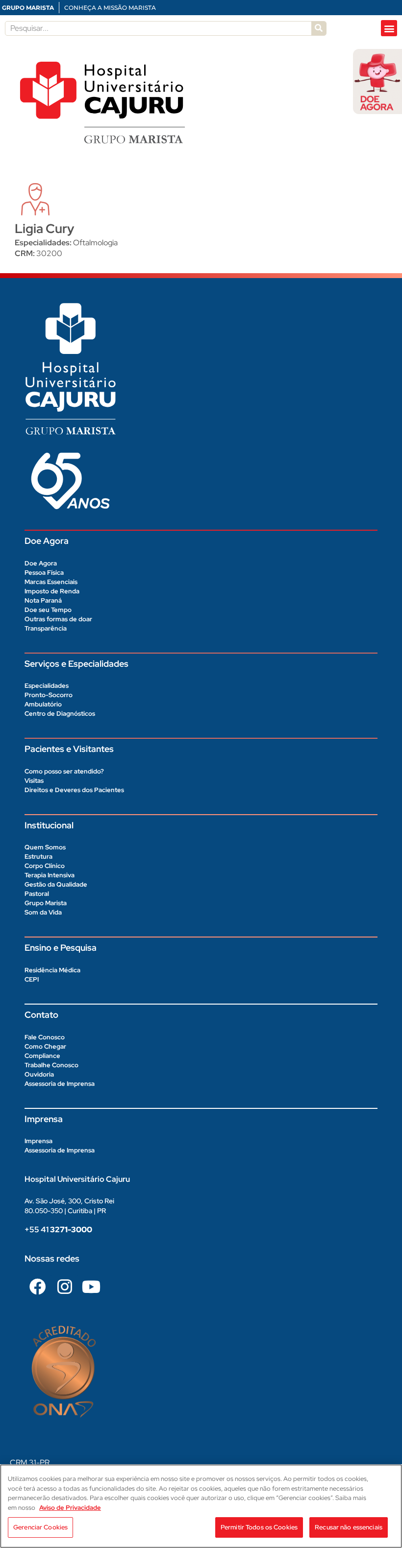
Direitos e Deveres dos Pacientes (74, 790)
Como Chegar (45, 1046)
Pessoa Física (44, 572)
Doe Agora (41, 563)
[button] (389, 28)
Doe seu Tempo (48, 610)
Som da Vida (43, 912)
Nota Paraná (43, 600)
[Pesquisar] (318, 28)
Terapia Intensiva (50, 875)
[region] (201, 1506)
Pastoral (37, 894)
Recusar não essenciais (348, 1527)
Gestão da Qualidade (56, 884)
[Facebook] (38, 1286)
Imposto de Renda (52, 591)
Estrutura (38, 856)
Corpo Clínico (45, 866)
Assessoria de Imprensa (60, 1083)
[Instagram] (64, 1286)
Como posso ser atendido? (64, 771)
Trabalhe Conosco (51, 1065)
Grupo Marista (46, 903)
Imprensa (38, 1141)
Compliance (42, 1056)
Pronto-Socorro (49, 695)
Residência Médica (52, 970)
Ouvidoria (39, 1074)
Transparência (46, 628)
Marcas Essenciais (51, 582)
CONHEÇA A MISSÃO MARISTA (110, 7)
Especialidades (47, 685)
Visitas (34, 780)
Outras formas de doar (58, 619)
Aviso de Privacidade (70, 1507)
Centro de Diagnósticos (60, 713)
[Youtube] (91, 1286)
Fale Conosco (45, 1037)
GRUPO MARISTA (28, 7)
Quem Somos (45, 847)
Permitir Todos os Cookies (259, 1527)
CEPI (32, 979)
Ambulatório (43, 704)
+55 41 (58, 1229)
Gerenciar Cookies (40, 1527)
